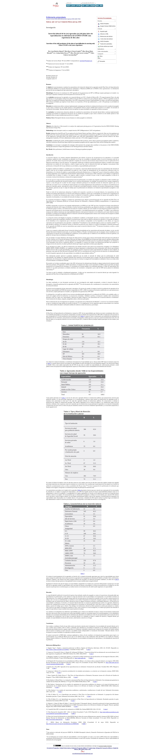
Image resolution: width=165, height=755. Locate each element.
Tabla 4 (80, 490)
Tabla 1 (82, 316)
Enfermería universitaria (56, 17)
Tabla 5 (82, 573)
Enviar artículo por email (106, 46)
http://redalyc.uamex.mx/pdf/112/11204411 (57, 649)
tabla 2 (49, 363)
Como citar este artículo (106, 39)
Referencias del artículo (106, 36)
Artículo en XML (104, 34)
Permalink (102, 61)
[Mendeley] (99, 56)
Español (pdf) (103, 31)
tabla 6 (117, 579)
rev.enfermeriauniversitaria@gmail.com (82, 753)
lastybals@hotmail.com (86, 60)
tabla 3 (64, 397)
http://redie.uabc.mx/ (80, 658)
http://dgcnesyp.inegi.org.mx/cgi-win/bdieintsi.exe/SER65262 (62, 723)
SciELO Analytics (104, 23)
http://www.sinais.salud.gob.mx (54, 719)
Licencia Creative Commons (105, 746)
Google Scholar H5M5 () (107, 26)
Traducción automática (106, 44)
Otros (101, 56)
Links (88, 649)
